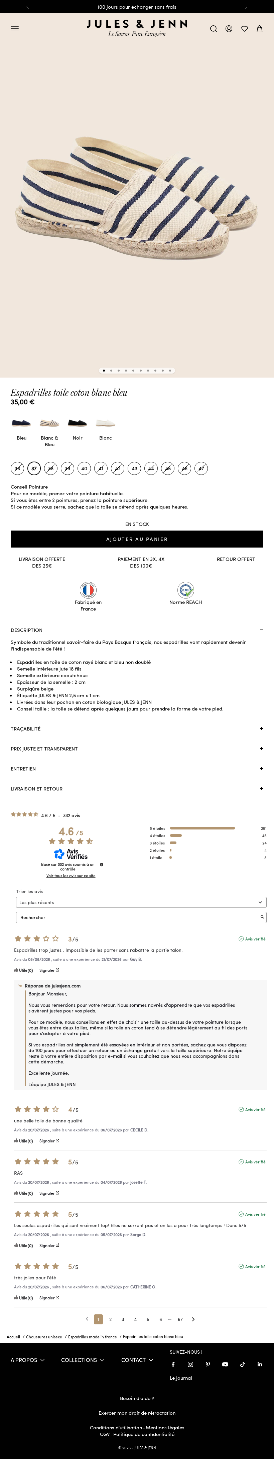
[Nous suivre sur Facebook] (173, 1364)
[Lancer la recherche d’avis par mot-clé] (262, 917)
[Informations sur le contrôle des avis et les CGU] (101, 864)
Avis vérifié (255, 938)
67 (180, 1319)
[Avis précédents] (87, 1318)
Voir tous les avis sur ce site (71, 875)
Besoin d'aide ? (137, 1398)
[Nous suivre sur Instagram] (190, 1364)
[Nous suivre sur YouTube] (225, 1364)
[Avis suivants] (193, 1319)
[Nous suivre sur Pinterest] (207, 1364)
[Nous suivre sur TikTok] (242, 1364)
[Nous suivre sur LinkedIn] (260, 1364)
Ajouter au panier (137, 539)
